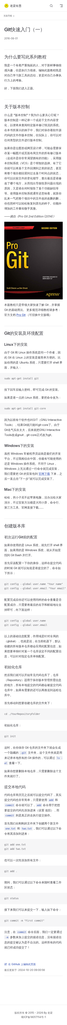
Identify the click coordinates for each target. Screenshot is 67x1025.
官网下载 (44, 473)
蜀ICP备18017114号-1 (33, 1017)
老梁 (50, 1012)
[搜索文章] (51, 6)
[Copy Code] (61, 378)
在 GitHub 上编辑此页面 (22, 964)
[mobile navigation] (61, 6)
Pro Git (21, 315)
